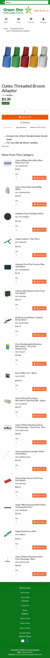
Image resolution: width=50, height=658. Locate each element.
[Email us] (22, 641)
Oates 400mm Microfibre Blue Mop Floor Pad (29, 161)
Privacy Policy (25, 623)
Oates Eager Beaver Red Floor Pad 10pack (29, 479)
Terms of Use (25, 618)
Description (8, 127)
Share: (4, 95)
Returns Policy (25, 628)
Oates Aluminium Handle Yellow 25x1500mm (29, 452)
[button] (25, 122)
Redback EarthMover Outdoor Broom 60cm (29, 318)
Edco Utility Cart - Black (26, 373)
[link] (27, 641)
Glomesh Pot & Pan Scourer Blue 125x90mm (30, 265)
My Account (25, 592)
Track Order (25, 597)
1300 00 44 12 (41, 10)
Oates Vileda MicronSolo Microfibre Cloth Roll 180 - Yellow (30, 399)
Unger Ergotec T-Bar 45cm (27, 239)
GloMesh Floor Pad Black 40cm (29, 213)
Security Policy (25, 633)
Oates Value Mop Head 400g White (28, 188)
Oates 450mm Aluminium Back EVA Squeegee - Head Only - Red (30, 426)
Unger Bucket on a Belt (25, 531)
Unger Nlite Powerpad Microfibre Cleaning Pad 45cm (30, 505)
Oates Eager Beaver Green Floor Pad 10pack (30, 292)
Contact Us (25, 605)
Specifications (21, 127)
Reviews (33, 127)
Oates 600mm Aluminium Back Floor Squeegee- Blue (29, 557)
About (25, 610)
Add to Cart (26, 117)
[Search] (3, 2)
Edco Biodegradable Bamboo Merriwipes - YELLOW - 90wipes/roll (28, 346)
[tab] (8, 127)
